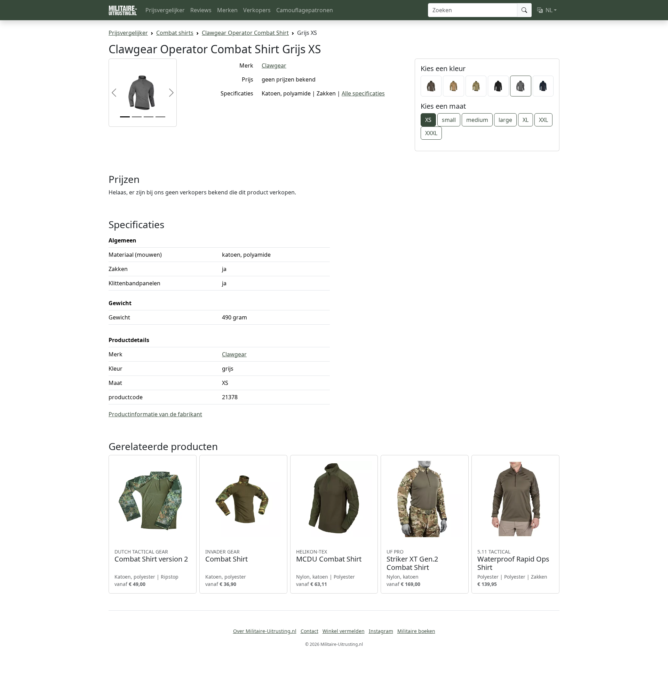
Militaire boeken (416, 631)
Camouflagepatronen (304, 10)
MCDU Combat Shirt (328, 556)
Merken (227, 10)
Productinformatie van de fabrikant (155, 414)
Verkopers (257, 10)
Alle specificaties (363, 93)
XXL (543, 120)
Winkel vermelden (344, 631)
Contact (309, 631)
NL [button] (549, 10)
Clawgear (274, 65)
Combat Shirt (226, 556)
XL (525, 120)
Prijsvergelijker (165, 10)
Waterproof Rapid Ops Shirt (513, 560)
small (449, 120)
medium (477, 120)
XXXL (431, 133)
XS (428, 120)
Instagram (381, 631)
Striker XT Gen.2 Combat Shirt (412, 560)
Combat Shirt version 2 (151, 556)
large (505, 120)
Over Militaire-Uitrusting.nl (264, 631)
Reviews (201, 10)
